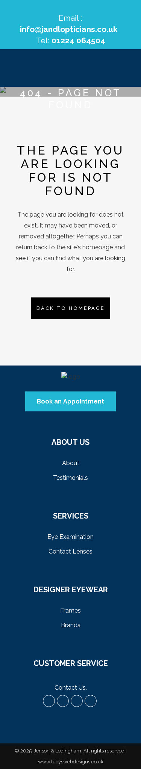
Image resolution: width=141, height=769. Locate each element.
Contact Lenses (70, 551)
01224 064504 (78, 40)
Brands (70, 625)
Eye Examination (70, 536)
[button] (70, 401)
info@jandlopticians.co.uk (69, 29)
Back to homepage (70, 308)
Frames (70, 610)
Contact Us (70, 687)
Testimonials (70, 477)
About (70, 463)
